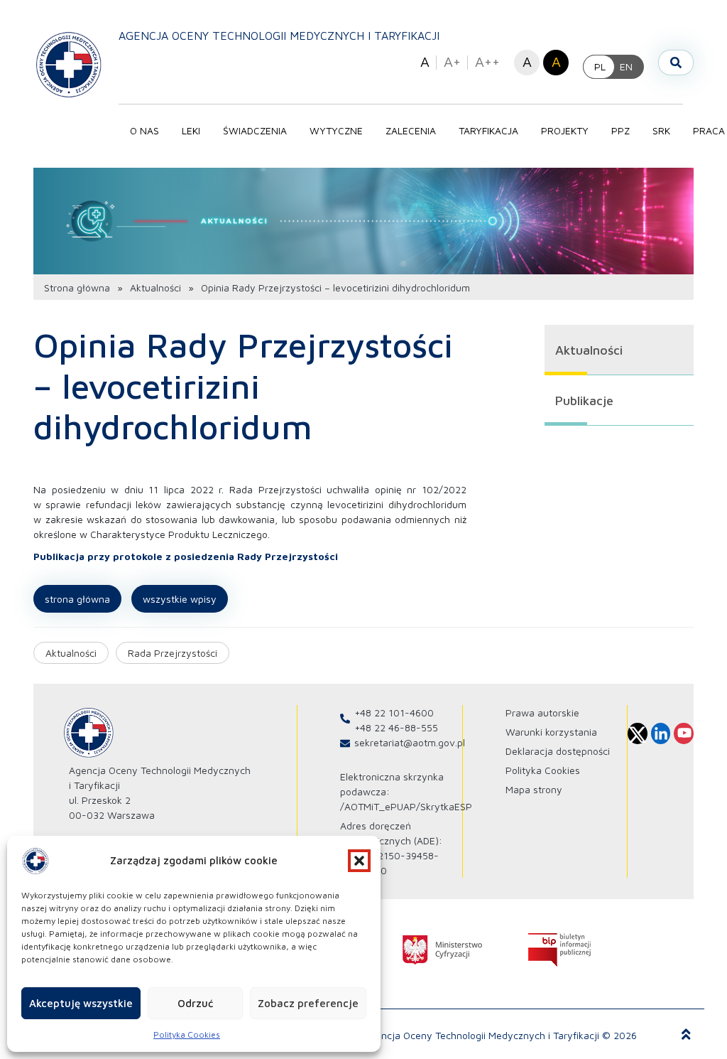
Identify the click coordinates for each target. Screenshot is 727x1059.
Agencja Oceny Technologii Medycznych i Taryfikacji (279, 35)
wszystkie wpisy (180, 599)
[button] (359, 861)
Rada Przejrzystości (172, 653)
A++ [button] (487, 61)
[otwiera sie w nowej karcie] (442, 949)
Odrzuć (195, 1003)
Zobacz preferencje (308, 1003)
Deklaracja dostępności (557, 751)
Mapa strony (533, 789)
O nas (144, 130)
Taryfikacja (488, 130)
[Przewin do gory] (686, 1035)
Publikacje (584, 400)
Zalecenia (411, 130)
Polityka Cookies (186, 1034)
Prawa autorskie (542, 712)
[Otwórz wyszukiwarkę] (676, 62)
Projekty (565, 130)
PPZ (620, 130)
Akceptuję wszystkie (81, 1003)
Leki (191, 130)
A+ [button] (452, 61)
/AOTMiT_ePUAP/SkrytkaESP (406, 806)
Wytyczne (336, 130)
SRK (661, 130)
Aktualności (155, 287)
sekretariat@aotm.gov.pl (409, 742)
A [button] (425, 61)
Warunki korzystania (551, 732)
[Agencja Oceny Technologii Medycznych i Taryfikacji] (68, 64)
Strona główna (77, 287)
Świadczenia (255, 130)
